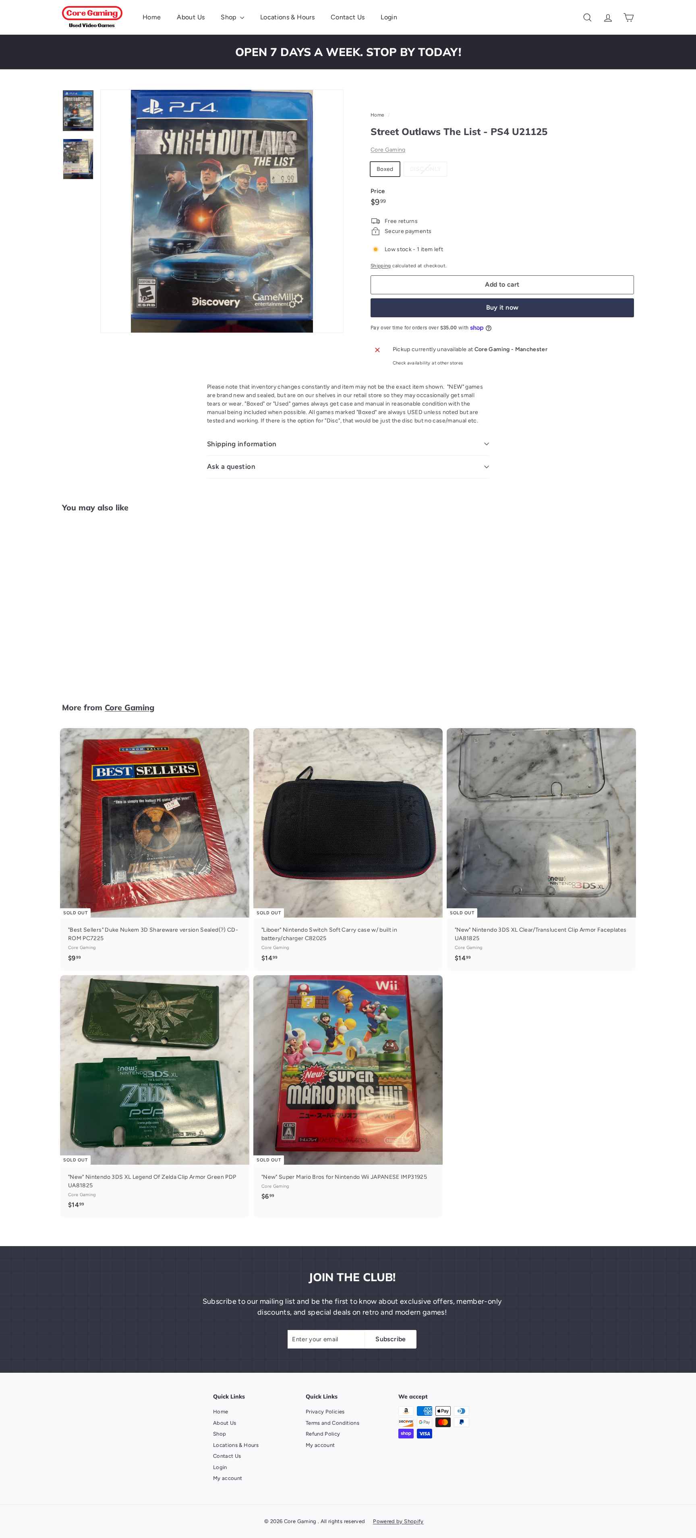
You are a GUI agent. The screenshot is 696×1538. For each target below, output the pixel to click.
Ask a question (231, 466)
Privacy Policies (325, 1412)
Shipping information (242, 444)
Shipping (381, 265)
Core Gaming (388, 149)
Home (152, 17)
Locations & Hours (287, 17)
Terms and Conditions (332, 1423)
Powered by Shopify (398, 1521)
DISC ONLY (428, 170)
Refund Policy (323, 1434)
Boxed (385, 169)
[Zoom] (222, 211)
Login (389, 17)
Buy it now (502, 307)
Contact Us (348, 17)
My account (227, 1478)
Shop (229, 17)
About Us (191, 17)
